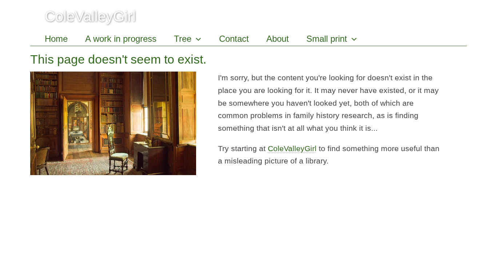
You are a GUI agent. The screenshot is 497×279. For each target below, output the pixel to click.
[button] (196, 38)
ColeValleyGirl (90, 16)
